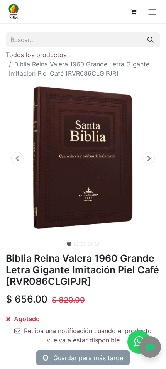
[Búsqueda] (150, 39)
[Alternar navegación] (152, 11)
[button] (17, 158)
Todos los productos (36, 55)
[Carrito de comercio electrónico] (133, 11)
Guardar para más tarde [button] (87, 358)
